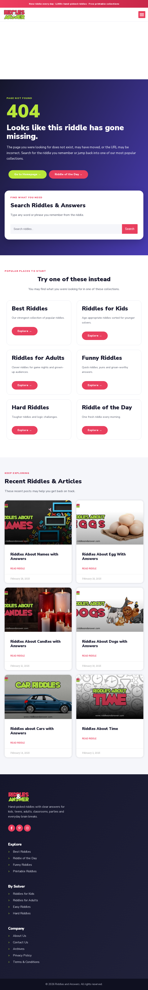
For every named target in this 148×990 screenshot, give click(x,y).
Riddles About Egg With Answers (104, 556)
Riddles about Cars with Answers (32, 731)
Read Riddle (17, 568)
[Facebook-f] (11, 828)
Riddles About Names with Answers (34, 556)
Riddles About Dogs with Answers (104, 643)
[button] (141, 14)
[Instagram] (27, 828)
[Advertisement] (74, 50)
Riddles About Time (100, 728)
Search (129, 229)
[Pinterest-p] (19, 828)
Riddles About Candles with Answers (35, 643)
